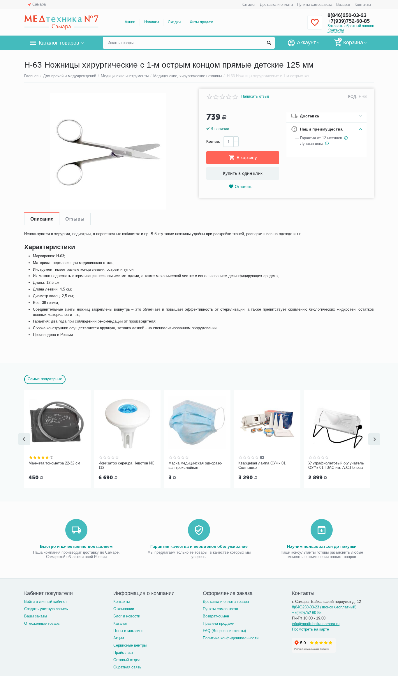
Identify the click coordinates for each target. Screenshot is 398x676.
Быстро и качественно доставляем (76, 546)
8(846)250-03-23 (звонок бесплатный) (324, 607)
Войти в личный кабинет (45, 601)
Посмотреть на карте (310, 629)
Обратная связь (127, 667)
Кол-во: (213, 141)
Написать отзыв (255, 96)
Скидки (174, 22)
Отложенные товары (42, 623)
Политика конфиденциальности (230, 638)
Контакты (363, 4)
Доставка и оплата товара (226, 601)
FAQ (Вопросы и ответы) (224, 631)
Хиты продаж (201, 22)
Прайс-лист (123, 652)
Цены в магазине (128, 631)
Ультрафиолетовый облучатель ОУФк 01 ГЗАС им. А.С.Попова (336, 465)
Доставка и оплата (276, 4)
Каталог (249, 4)
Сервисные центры (130, 645)
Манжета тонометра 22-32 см (54, 463)
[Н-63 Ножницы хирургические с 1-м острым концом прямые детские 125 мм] (108, 151)
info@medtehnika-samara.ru (315, 624)
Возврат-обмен (216, 616)
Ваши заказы (35, 616)
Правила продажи (218, 623)
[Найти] (269, 43)
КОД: (352, 96)
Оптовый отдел (126, 660)
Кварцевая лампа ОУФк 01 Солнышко (262, 465)
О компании (123, 609)
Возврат (343, 4)
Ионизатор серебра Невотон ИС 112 (126, 465)
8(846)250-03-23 (347, 15)
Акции (130, 22)
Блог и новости (126, 616)
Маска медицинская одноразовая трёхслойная (195, 465)
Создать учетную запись (46, 609)
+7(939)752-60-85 (348, 21)
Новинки (151, 22)
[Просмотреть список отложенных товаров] (314, 26)
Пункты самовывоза (314, 4)
